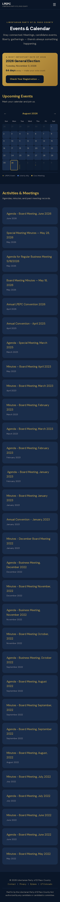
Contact (12, 884)
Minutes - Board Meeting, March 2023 (30, 386)
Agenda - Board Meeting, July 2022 (28, 796)
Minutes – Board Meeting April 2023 (29, 366)
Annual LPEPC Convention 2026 (26, 304)
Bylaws (33, 884)
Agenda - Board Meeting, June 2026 (29, 213)
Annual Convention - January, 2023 (28, 519)
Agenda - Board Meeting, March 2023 (30, 429)
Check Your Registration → (25, 79)
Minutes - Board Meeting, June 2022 (29, 815)
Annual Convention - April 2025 (26, 323)
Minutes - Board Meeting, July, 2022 (29, 776)
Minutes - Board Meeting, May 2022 (29, 854)
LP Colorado (46, 884)
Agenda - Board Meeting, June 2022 (29, 834)
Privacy (23, 884)
